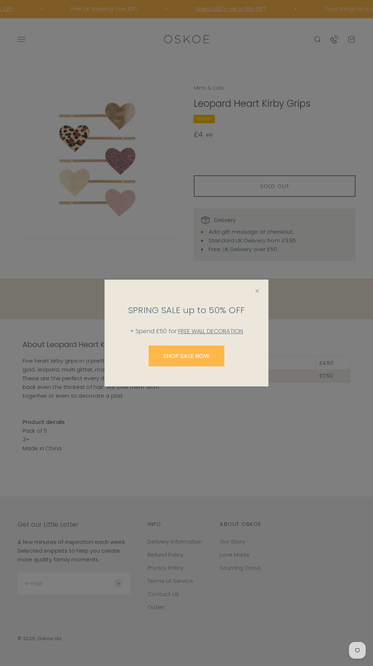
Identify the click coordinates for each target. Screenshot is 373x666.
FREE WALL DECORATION (210, 331)
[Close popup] (257, 291)
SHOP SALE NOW (186, 356)
